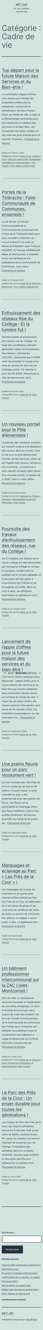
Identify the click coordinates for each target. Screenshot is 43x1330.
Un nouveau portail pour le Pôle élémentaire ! (21, 429)
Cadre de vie (25, 156)
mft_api (21, 4)
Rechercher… (9, 1232)
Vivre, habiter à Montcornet (22, 166)
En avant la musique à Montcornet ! (20, 1273)
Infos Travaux (19, 502)
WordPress (31, 1319)
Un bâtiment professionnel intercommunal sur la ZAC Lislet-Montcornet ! (20, 979)
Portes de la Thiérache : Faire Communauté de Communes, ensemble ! (18, 203)
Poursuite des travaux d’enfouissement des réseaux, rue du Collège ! (18, 540)
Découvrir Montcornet (18, 159)
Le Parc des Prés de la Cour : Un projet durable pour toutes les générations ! (21, 1104)
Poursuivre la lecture (13, 270)
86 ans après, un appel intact (16, 1285)
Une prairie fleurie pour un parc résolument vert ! (20, 769)
